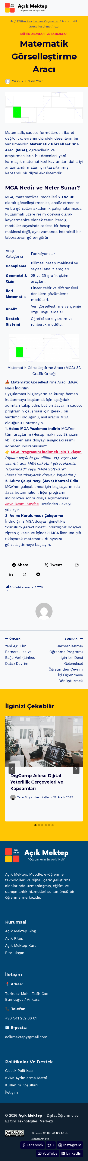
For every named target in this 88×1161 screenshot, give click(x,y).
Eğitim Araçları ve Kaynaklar (44, 33)
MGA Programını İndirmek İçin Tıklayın (46, 452)
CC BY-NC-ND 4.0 (54, 1133)
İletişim (11, 1092)
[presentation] (44, 742)
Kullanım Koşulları (21, 1085)
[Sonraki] (76, 768)
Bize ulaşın (14, 953)
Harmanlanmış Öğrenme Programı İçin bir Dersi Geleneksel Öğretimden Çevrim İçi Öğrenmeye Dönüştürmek (66, 660)
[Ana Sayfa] (11, 21)
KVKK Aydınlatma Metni (26, 1078)
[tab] (35, 825)
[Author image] (7, 81)
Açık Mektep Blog (20, 931)
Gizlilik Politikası (19, 1070)
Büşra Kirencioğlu (37, 797)
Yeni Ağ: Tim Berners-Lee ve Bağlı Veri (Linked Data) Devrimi (20, 651)
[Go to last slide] (12, 768)
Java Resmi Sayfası (22, 504)
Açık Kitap (14, 938)
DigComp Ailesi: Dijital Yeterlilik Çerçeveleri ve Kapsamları (36, 782)
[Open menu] (79, 8)
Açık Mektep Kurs (20, 945)
